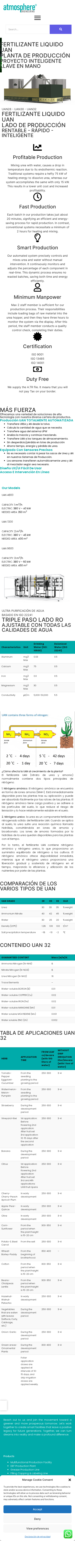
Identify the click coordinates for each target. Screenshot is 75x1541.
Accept (37, 1509)
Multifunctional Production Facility (31, 1462)
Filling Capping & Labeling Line (29, 1473)
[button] (70, 1480)
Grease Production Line (24, 1469)
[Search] (61, 29)
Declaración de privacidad (37, 1536)
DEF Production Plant (23, 1466)
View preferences (37, 1528)
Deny (37, 1519)
